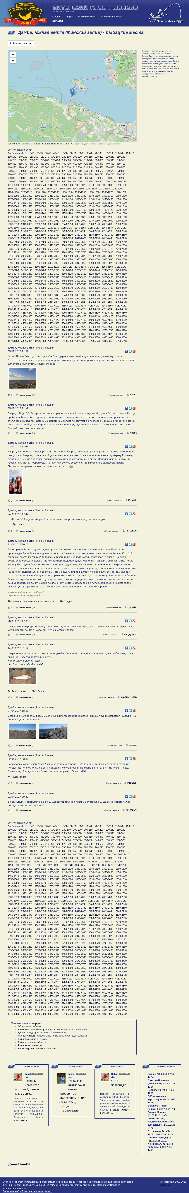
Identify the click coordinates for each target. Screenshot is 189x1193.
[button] (72, 92)
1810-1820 (121, 213)
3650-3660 (53, 287)
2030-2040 (53, 224)
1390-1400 (40, 199)
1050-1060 (67, 185)
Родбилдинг (154, 1090)
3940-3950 (80, 298)
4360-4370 (40, 316)
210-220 (99, 156)
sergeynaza (130, 634)
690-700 (23, 174)
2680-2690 (80, 249)
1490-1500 (53, 202)
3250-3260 (121, 270)
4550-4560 (53, 323)
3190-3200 (40, 270)
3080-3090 (13, 266)
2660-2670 (53, 249)
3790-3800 (121, 291)
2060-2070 (94, 224)
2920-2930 (40, 259)
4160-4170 (13, 309)
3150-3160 (107, 266)
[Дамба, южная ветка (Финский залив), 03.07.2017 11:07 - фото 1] (15, 484)
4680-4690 (107, 327)
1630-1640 (121, 206)
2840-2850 (53, 256)
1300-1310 (40, 195)
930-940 (44, 181)
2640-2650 (26, 249)
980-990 (99, 181)
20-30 (40, 153)
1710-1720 (107, 210)
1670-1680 (53, 210)
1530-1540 (107, 202)
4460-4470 (53, 320)
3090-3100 (26, 266)
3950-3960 (94, 298)
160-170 (44, 156)
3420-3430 (107, 277)
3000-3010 (26, 263)
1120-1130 (39, 188)
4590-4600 (107, 323)
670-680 (121, 171)
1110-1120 (26, 188)
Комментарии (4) (26, 697)
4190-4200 (53, 309)
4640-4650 (53, 327)
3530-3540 (13, 284)
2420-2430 (94, 238)
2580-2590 (67, 245)
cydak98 (132, 607)
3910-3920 (40, 298)
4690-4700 (121, 327)
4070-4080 (13, 305)
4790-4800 (13, 334)
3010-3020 (40, 263)
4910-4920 (53, 337)
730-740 (66, 174)
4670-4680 (94, 327)
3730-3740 (40, 291)
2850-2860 (67, 256)
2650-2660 (40, 249)
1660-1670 (40, 210)
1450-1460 (121, 199)
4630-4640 (40, 327)
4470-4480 (67, 320)
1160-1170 (91, 188)
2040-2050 (67, 224)
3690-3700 (107, 287)
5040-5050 (107, 341)
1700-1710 (94, 210)
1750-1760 (40, 213)
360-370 (23, 163)
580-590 (23, 171)
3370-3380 (40, 277)
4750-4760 (80, 330)
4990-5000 (40, 341)
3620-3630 (13, 287)
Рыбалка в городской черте (32, 1042)
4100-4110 (53, 305)
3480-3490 (67, 280)
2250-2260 (107, 231)
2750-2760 (53, 252)
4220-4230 (94, 309)
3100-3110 (40, 266)
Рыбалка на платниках (30, 1045)
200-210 (88, 156)
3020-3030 (53, 263)
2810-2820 (13, 256)
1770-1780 (67, 213)
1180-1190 (117, 188)
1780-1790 (80, 213)
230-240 (121, 156)
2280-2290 (26, 234)
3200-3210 (53, 270)
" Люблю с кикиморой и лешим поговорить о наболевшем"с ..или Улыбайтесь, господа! (72, 1093)
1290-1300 (26, 195)
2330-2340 (94, 234)
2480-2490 (53, 242)
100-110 (108, 153)
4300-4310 (80, 312)
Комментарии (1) (26, 531)
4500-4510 (107, 320)
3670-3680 (80, 287)
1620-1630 (107, 206)
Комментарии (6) (26, 501)
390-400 (55, 163)
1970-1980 (94, 220)
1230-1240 (67, 192)
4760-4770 (94, 330)
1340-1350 (94, 195)
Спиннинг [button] (16, 601)
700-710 (34, 174)
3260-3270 (13, 273)
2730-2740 (26, 252)
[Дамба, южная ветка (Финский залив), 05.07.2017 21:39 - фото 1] (22, 380)
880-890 (110, 178)
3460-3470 (40, 280)
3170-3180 (13, 270)
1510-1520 (80, 202)
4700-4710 (13, 330)
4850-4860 (94, 334)
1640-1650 (13, 210)
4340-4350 (13, 316)
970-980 (88, 181)
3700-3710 (121, 287)
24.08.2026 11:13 (166, 1109)
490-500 (44, 167)
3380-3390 (53, 277)
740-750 (77, 174)
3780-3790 (107, 291)
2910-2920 (26, 259)
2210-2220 (53, 231)
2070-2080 (107, 224)
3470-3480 (53, 280)
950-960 (66, 181)
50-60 (65, 153)
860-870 (88, 178)
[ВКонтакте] (126, 350)
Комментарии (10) (27, 395)
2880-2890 (107, 256)
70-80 (81, 153)
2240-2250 (94, 231)
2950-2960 (80, 259)
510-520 (66, 167)
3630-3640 (26, 287)
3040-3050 (80, 263)
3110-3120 (53, 266)
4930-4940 (80, 337)
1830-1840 (26, 217)
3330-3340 (107, 273)
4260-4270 (26, 312)
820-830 (44, 178)
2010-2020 (26, 224)
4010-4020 (53, 302)
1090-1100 (121, 185)
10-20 (31, 153)
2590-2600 (80, 245)
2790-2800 (107, 252)
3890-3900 (13, 298)
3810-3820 (26, 295)
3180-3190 (26, 270)
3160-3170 (120, 266)
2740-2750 (40, 252)
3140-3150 (93, 266)
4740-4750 (67, 330)
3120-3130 (66, 266)
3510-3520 (107, 280)
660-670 (110, 171)
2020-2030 (40, 224)
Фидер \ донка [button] (18, 691)
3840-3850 (67, 295)
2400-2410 (67, 238)
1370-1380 (13, 199)
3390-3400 (67, 277)
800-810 (23, 178)
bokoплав (71, 1076)
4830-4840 (67, 334)
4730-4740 (53, 330)
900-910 (12, 181)
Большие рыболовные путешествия (37, 1048)
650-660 (99, 171)
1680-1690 (67, 210)
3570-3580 (67, 284)
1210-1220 (40, 192)
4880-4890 (13, 337)
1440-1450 (107, 199)
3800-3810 (13, 295)
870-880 (99, 178)
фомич (133, 745)
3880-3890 (121, 295)
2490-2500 (67, 242)
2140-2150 (80, 227)
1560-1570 (26, 206)
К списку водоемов (22, 43)
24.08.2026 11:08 (157, 1115)
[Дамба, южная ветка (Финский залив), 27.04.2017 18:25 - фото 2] (52, 733)
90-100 (98, 153)
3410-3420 (94, 277)
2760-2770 (67, 252)
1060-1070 (80, 185)
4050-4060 (107, 302)
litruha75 (132, 783)
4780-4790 (121, 330)
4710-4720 (26, 330)
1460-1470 (13, 202)
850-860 (77, 178)
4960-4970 (121, 337)
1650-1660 (26, 210)
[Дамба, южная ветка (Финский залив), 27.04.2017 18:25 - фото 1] (23, 733)
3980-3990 (13, 302)
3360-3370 (26, 277)
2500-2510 (80, 242)
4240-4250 (121, 309)
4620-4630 (26, 327)
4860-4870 (107, 334)
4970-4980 (13, 341)
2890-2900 (121, 256)
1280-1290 (13, 195)
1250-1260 (93, 192)
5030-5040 (94, 341)
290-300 (66, 160)
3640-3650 (40, 287)
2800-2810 (121, 252)
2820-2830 (26, 256)
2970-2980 (107, 259)
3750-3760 (67, 291)
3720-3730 (26, 291)
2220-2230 (67, 231)
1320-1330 (67, 195)
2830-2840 (40, 256)
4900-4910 (40, 337)
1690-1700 (80, 210)
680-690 (12, 174)
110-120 (119, 153)
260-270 (34, 160)
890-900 (121, 178)
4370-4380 (53, 316)
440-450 (110, 163)
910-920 (23, 181)
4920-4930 (67, 337)
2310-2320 (67, 234)
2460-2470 (26, 242)
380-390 (44, 163)
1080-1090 (107, 185)
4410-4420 (107, 316)
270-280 (44, 160)
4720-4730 (40, 330)
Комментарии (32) (27, 608)
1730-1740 (13, 213)
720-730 (55, 174)
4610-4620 (13, 327)
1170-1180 (104, 188)
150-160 (34, 156)
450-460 (121, 163)
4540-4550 (40, 323)
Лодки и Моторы (157, 1112)
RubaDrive (28, 1076)
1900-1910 (121, 217)
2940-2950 (67, 259)
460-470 (12, 167)
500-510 (55, 167)
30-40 (48, 153)
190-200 (77, 156)
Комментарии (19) (27, 635)
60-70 (73, 153)
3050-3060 (94, 263)
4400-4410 (94, 316)
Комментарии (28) (27, 433)
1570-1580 (40, 206)
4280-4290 (53, 312)
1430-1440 (94, 199)
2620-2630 (121, 245)
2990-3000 (13, 263)
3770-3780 (94, 291)
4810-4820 (40, 334)
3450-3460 (26, 280)
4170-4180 (26, 309)
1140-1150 (65, 188)
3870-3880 (107, 295)
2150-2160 (93, 227)
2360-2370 (13, 238)
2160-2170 (107, 227)
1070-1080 (94, 185)
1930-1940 (40, 220)
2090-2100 (13, 227)
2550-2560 (26, 245)
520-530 (77, 167)
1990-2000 (121, 220)
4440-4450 (26, 320)
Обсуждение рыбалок (29, 1026)
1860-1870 (67, 217)
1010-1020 (13, 185)
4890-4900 (26, 337)
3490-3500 (80, 280)
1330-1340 (80, 195)
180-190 (66, 156)
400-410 (66, 163)
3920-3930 (53, 298)
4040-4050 (94, 302)
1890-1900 (107, 217)
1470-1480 (26, 202)
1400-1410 (53, 199)
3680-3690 (94, 287)
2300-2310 (53, 234)
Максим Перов (129, 697)
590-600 (34, 171)
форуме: (37, 1023)
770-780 (110, 174)
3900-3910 (26, 298)
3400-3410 (80, 277)
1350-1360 (107, 195)
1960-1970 (80, 220)
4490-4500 (94, 320)
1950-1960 (67, 220)
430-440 (99, 163)
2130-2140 (66, 227)
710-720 (44, 174)
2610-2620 (107, 245)
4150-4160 (120, 305)
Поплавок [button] (28, 601)
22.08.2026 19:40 (163, 1134)
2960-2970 (94, 259)
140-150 (23, 156)
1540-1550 (121, 202)
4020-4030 (67, 302)
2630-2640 (13, 249)
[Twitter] (130, 350)
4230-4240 (107, 309)
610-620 (55, 171)
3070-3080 (121, 263)
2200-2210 (40, 231)
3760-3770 (80, 291)
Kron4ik (132, 500)
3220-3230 (80, 270)
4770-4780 (107, 330)
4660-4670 (80, 327)
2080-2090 (121, 224)
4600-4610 (121, 323)
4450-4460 (40, 320)
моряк (133, 394)
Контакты (57, 21)
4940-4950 (94, 337)
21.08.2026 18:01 (157, 1140)
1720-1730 (121, 210)
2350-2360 (121, 234)
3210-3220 (67, 270)
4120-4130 (80, 305)
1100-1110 (13, 188)
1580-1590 (53, 206)
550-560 (110, 167)
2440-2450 (121, 238)
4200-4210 (67, 309)
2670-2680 (67, 249)
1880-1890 (94, 217)
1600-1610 (80, 206)
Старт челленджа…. (115, 1085)
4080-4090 (26, 305)
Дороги (21, 1032)
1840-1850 (40, 217)
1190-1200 (13, 192)
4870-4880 (121, 334)
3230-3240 (94, 270)
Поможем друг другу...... (161, 1137)
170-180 (55, 156)
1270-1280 (120, 192)
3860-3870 (94, 295)
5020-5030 (80, 341)
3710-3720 (13, 291)
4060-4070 (121, 302)
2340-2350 (107, 234)
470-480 (23, 167)
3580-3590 (80, 284)
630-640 (77, 171)
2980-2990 (121, 259)
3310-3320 (80, 273)
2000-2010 (13, 224)
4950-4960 (107, 337)
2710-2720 (121, 249)
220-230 (110, 156)
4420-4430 (121, 316)
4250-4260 (13, 312)
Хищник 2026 (155, 1074)
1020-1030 (26, 185)
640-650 (88, 171)
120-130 (130, 153)
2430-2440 (107, 238)
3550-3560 (40, 284)
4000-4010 (40, 302)
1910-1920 (13, 220)
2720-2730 (13, 252)
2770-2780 (80, 252)
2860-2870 (80, 256)
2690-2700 (94, 249)
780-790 (121, 174)
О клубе (56, 16)
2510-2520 (94, 242)
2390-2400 (53, 238)
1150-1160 (78, 188)
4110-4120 (66, 305)
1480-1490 (40, 202)
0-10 (23, 153)
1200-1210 (26, 192)
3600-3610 (107, 284)
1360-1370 (121, 195)
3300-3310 (67, 273)
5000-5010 (53, 341)
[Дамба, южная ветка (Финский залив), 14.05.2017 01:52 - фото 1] (22, 678)
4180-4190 (40, 309)
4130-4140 (93, 305)
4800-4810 (26, 334)
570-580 (12, 171)
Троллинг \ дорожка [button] (44, 601)
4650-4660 (67, 327)
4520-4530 (13, 323)
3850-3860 (80, 295)
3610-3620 (121, 284)
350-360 (12, 163)
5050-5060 (121, 341)
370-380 (34, 163)
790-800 (12, 178)
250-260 (23, 160)
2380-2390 (40, 238)
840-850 (66, 178)
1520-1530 (94, 202)
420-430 (88, 163)
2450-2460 (13, 242)
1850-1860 (53, 217)
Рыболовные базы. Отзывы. (33, 1039)
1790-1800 (94, 213)
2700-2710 (107, 249)
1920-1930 (26, 220)
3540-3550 (26, 284)
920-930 (34, 181)
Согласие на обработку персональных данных (27, 1191)
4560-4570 (67, 323)
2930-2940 (53, 259)
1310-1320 (53, 195)
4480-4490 (80, 320)
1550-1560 (13, 206)
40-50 (56, 153)
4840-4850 (80, 334)
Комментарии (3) (26, 745)
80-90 (89, 153)
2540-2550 (13, 245)
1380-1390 (26, 199)
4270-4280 (40, 312)
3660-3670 (67, 287)
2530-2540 (121, 242)
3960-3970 (107, 298)
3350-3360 (13, 277)
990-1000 (111, 181)
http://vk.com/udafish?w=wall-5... (27, 664)
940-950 (55, 181)
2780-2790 (94, 252)
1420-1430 (80, 199)
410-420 (77, 163)
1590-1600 (67, 206)
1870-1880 (80, 217)
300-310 (77, 160)
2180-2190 (13, 231)
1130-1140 (52, 188)
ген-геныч (131, 530)
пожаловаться (117, 395)
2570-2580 (53, 245)
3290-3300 (53, 273)
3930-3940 (67, 298)
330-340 (110, 160)
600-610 (44, 171)
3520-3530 (121, 280)
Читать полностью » (69, 1110)
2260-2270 (121, 231)
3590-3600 (94, 284)
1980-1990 (107, 220)
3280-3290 (40, 273)
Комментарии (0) (26, 783)
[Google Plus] (134, 350)
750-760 (88, 174)
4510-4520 (121, 320)
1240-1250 (80, 192)
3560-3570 (53, 284)
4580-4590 (94, 323)
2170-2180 (120, 227)
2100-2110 (26, 227)
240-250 (12, 160)
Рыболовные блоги (111, 16)
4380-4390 (67, 316)
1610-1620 (94, 206)
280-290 (55, 160)
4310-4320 (94, 312)
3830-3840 (53, 295)
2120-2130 (53, 227)
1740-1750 (26, 213)
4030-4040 (80, 302)
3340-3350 (121, 273)
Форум (69, 16)
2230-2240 (80, 231)
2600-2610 (94, 245)
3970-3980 (121, 298)
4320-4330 (107, 312)
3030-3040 (67, 263)
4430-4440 (13, 320)
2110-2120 (40, 227)
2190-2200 (26, 231)
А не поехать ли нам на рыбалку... (36, 1029)
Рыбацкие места (87, 16)
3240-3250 (107, 270)
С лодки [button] (21, 524)
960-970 (77, 181)
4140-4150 (107, 305)
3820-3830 (40, 295)
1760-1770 (53, 213)
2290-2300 (40, 234)
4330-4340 (121, 312)
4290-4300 (67, 312)
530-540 (88, 167)
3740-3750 (53, 291)
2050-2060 (80, 224)
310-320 (88, 160)
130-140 (12, 156)
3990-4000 (26, 302)
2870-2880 (94, 256)
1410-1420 (67, 199)
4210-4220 (80, 309)
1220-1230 (53, 192)
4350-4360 (26, 316)
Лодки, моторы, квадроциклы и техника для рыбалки (161, 1121)
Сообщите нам (77, 144)
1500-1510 (67, 202)
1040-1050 (53, 185)
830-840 (55, 178)
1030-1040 (40, 185)
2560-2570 (40, 245)
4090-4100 (40, 305)
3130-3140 (80, 266)
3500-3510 (94, 280)
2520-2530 (107, 242)
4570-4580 (80, 323)
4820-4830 (53, 334)
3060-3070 (107, 263)
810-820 (34, 178)
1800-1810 (107, 213)
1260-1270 (107, 192)
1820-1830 (13, 217)
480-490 (34, 167)
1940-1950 (53, 220)
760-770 (99, 174)
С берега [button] (40, 691)
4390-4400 (80, 316)
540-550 (99, 167)
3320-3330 (94, 273)
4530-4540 (26, 323)
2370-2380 (26, 238)
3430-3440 (121, 277)
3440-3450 (13, 280)
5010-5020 (67, 341)
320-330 (99, 160)
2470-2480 (40, 242)
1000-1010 (123, 181)
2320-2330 (80, 234)
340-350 (121, 160)
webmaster (165, 1185)
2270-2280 (13, 234)
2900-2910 (13, 259)
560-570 (121, 167)
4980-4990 (26, 341)
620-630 (66, 171)
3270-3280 (26, 273)
